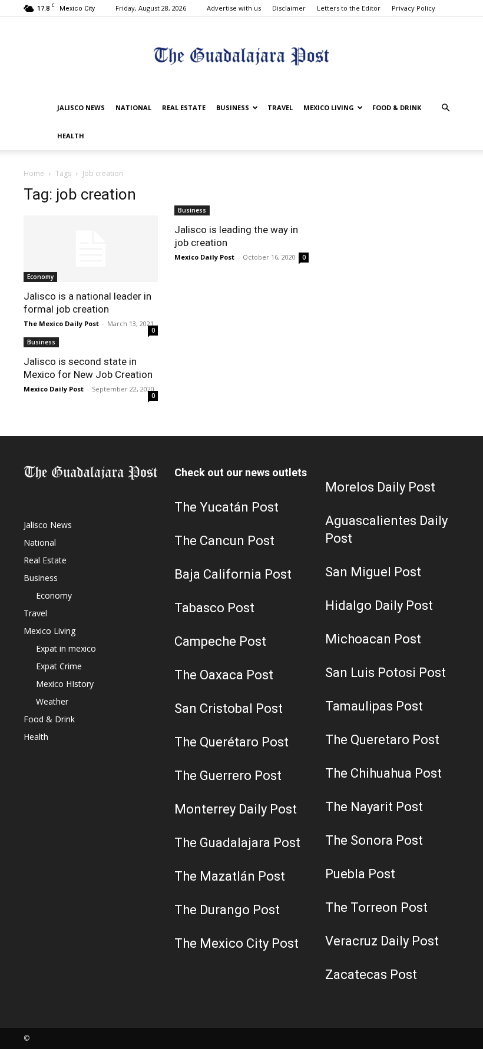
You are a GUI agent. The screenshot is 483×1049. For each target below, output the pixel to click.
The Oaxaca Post (223, 675)
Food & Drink (396, 107)
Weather (52, 701)
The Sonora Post (374, 840)
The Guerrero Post (228, 775)
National (133, 107)
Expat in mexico (66, 648)
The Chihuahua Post (383, 773)
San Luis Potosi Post (385, 672)
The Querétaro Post (231, 742)
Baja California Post (233, 574)
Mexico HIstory (65, 683)
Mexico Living (328, 107)
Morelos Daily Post (380, 487)
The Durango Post (227, 909)
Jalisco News (81, 107)
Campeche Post (220, 641)
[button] (445, 108)
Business (232, 107)
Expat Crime (59, 666)
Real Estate (184, 107)
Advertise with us (234, 8)
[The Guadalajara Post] (241, 56)
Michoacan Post (373, 639)
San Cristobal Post (228, 708)
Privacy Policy (413, 8)
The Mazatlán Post (229, 876)
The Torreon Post (376, 907)
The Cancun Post (224, 540)
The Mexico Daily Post (61, 323)
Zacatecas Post (371, 974)
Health (70, 135)
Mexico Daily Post (204, 257)
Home (34, 173)
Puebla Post (360, 874)
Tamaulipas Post (374, 706)
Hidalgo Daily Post (379, 605)
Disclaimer (289, 8)
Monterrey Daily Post (235, 809)
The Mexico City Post (236, 943)
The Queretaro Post (382, 739)
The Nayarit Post (374, 806)
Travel (280, 107)
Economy (40, 277)
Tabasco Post (214, 607)
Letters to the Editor (349, 8)
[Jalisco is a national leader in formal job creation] (91, 248)
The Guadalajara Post (237, 842)
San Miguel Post (373, 572)
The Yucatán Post (226, 507)
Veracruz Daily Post (382, 941)
